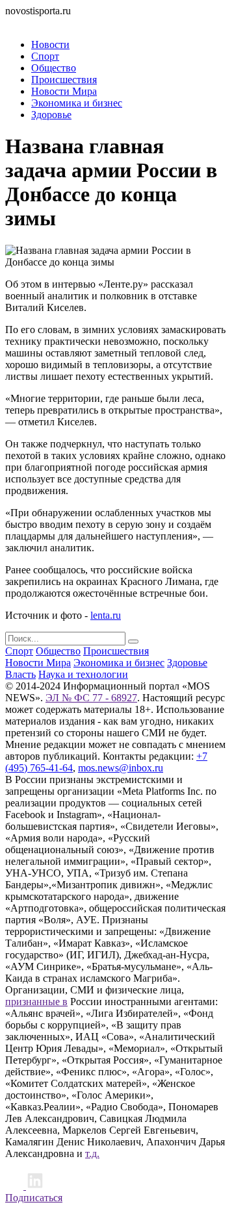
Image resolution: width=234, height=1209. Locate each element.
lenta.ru (105, 615)
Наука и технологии (83, 674)
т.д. (92, 1153)
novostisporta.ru (38, 10)
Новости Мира (64, 91)
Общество (53, 67)
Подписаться (33, 1197)
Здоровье (51, 114)
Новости (50, 44)
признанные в (36, 1001)
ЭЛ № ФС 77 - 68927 (91, 697)
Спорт (45, 56)
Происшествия (64, 79)
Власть (20, 674)
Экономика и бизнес (76, 102)
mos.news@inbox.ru (120, 767)
